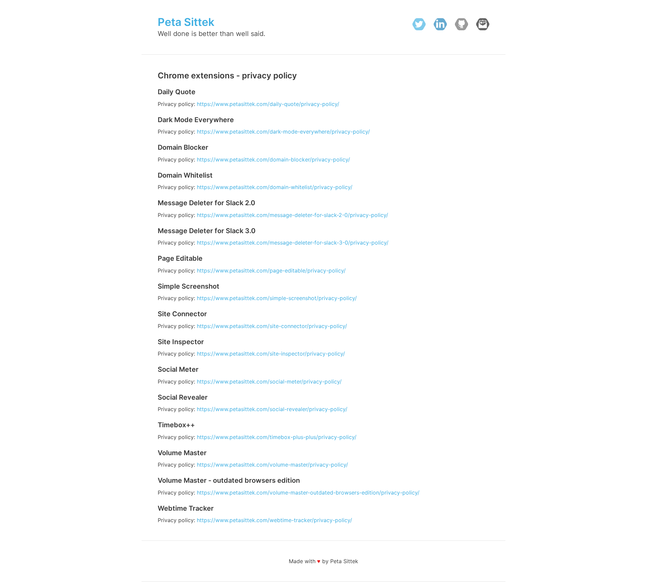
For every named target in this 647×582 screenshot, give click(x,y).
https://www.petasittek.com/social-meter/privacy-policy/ (269, 381)
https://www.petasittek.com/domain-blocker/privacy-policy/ (273, 159)
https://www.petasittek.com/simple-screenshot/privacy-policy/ (277, 298)
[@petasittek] (419, 25)
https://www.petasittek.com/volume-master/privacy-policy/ (272, 464)
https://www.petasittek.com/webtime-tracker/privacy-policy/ (274, 520)
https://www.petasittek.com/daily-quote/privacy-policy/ (268, 104)
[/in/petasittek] (440, 25)
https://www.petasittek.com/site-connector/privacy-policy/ (272, 326)
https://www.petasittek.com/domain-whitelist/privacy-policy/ (274, 187)
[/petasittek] (461, 25)
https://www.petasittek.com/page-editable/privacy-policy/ (271, 270)
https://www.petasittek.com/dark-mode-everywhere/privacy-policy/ (283, 131)
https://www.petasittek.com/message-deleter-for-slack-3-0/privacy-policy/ (293, 242)
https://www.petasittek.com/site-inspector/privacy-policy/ (271, 353)
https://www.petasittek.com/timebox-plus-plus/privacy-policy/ (277, 437)
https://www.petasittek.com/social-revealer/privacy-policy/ (272, 409)
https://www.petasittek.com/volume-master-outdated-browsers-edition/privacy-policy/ (308, 492)
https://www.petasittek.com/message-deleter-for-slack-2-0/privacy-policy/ (292, 215)
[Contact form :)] (482, 25)
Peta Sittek (186, 22)
